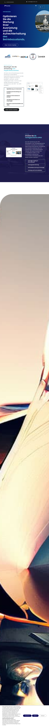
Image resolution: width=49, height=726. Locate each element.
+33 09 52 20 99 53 (10, 2)
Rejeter (35, 715)
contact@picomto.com (32, 1)
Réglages (43, 715)
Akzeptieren (27, 715)
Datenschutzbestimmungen (8, 718)
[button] (14, 89)
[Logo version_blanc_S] (7, 6)
